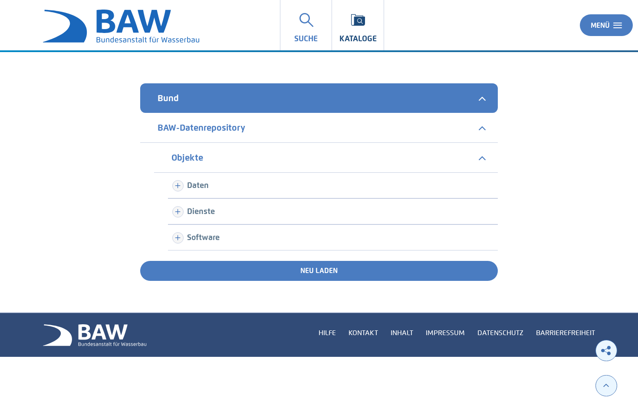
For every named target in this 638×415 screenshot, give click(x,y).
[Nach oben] (606, 385)
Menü (600, 25)
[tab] (319, 98)
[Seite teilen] (606, 350)
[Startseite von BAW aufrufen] (94, 334)
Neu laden (319, 271)
